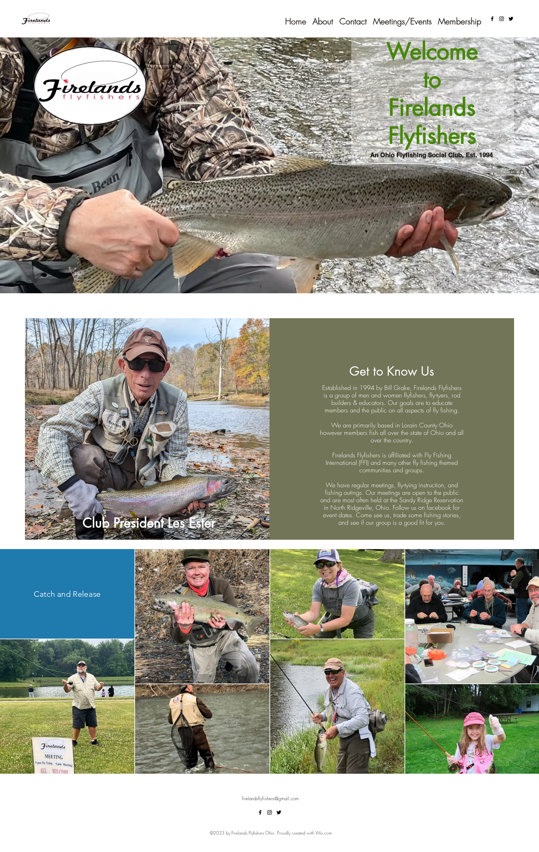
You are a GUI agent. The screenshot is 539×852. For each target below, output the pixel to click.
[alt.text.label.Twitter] (511, 19)
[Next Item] (528, 661)
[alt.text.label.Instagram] (501, 19)
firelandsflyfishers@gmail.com (270, 799)
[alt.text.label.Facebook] (492, 19)
